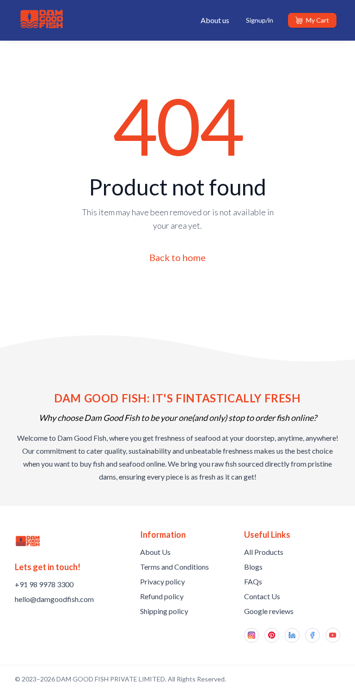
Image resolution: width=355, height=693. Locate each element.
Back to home (177, 257)
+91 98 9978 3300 (44, 584)
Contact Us (262, 596)
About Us (155, 551)
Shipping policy (164, 611)
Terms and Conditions (174, 566)
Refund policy (162, 596)
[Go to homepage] (28, 541)
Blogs (253, 566)
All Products (263, 551)
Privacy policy (162, 581)
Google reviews (269, 611)
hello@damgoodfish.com (54, 599)
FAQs (253, 581)
